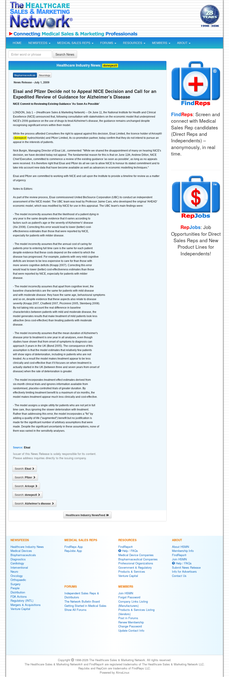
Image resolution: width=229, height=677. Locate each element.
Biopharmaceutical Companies (138, 559)
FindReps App (73, 547)
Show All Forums (75, 610)
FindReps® (125, 547)
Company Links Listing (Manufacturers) (133, 603)
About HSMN (180, 547)
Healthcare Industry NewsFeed (86, 515)
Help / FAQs (129, 551)
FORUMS (107, 43)
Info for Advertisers (184, 571)
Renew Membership (131, 622)
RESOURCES (133, 43)
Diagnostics (18, 559)
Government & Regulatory (135, 567)
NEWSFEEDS (38, 43)
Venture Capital (20, 609)
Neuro (14, 571)
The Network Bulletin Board (82, 601)
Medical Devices (21, 551)
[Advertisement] (135, 16)
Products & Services (131, 571)
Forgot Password (129, 597)
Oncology (17, 576)
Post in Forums (128, 618)
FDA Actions (19, 596)
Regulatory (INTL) (22, 600)
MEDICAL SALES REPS (74, 43)
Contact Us (179, 576)
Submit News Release (186, 567)
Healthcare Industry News (27, 547)
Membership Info (183, 551)
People (15, 588)
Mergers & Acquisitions (26, 605)
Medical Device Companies (136, 555)
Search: (23, 469)
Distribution (18, 592)
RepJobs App (73, 551)
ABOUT (182, 43)
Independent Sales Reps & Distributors (81, 595)
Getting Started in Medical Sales (85, 605)
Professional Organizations (135, 563)
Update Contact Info (131, 630)
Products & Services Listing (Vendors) (136, 612)
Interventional (19, 567)
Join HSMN (125, 593)
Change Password (130, 626)
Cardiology (17, 563)
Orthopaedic (18, 580)
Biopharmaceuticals (23, 555)
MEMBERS (160, 43)
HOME (17, 43)
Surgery (16, 584)
